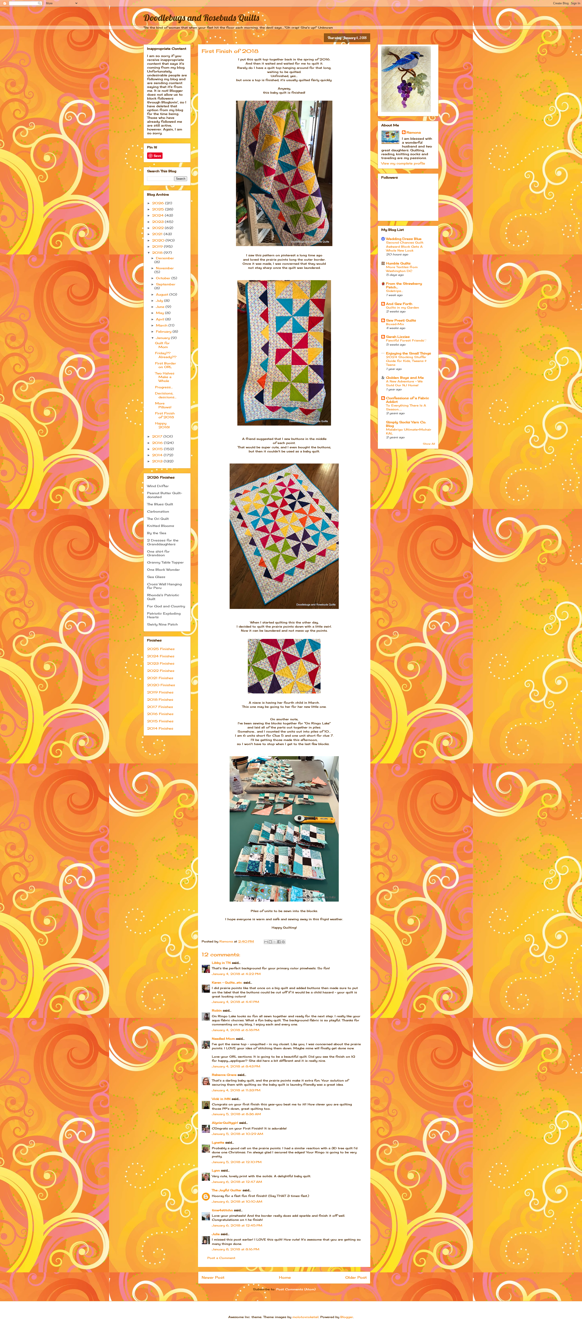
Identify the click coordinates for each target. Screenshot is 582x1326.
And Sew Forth (399, 304)
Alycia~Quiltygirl (225, 1122)
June (161, 307)
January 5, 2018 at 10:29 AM (237, 1134)
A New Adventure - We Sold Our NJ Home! (404, 383)
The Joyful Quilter (226, 1190)
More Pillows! (163, 405)
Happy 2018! (162, 425)
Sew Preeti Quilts (401, 320)
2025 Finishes (161, 649)
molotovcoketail (305, 1317)
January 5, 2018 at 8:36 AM (236, 1114)
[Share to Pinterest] (283, 942)
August (162, 294)
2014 (158, 455)
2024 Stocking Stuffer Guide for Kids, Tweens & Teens (406, 361)
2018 (158, 252)
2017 (157, 436)
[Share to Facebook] (279, 942)
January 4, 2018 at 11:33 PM (236, 1090)
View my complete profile (403, 163)
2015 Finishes (160, 721)
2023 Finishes (160, 663)
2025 (158, 209)
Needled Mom (223, 1038)
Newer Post (213, 1277)
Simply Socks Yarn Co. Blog (406, 424)
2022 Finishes (160, 671)
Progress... (164, 387)
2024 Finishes (160, 656)
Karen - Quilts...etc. (227, 982)
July (160, 300)
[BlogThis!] (270, 942)
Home (285, 1277)
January (163, 338)
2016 (158, 443)
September (165, 284)
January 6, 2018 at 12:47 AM (237, 1182)
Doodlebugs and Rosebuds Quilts (201, 17)
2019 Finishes (160, 692)
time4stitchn (222, 1210)
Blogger (346, 1317)
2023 (158, 222)
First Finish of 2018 (165, 415)
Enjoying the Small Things (408, 353)
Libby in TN (221, 963)
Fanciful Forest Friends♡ (406, 340)
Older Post (356, 1277)
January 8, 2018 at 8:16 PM (235, 1249)
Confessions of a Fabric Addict (407, 400)
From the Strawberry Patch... (404, 285)
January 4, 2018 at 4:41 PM (235, 1002)
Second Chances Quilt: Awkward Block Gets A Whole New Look (405, 246)
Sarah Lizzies (398, 337)
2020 (159, 240)
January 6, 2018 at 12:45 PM (237, 1225)
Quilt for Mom (162, 345)
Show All (429, 443)
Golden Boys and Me (405, 377)
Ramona (413, 132)
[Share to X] (274, 942)
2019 (158, 246)
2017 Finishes (160, 707)
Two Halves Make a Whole (164, 377)
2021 (158, 234)
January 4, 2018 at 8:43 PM (236, 1066)
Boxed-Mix (395, 324)
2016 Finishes (160, 714)
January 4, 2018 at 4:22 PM (236, 974)
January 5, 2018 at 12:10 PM (237, 1162)
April (160, 319)
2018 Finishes (160, 699)
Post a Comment (221, 1258)
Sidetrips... (394, 291)
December (165, 258)
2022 (158, 228)
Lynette (218, 1142)
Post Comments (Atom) (296, 1289)
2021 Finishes (160, 678)
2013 (158, 461)
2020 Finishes (161, 685)
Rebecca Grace (224, 1075)
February (164, 331)
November (165, 268)
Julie (216, 1234)
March (162, 325)
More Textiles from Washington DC (402, 269)
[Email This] (266, 942)
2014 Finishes (160, 728)
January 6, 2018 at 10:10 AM (237, 1201)
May (160, 313)
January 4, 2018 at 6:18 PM (235, 1030)
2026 (158, 203)
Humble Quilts (398, 263)
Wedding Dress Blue (403, 239)
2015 (158, 449)
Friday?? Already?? (165, 355)
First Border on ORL (165, 365)
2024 (158, 215)
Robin (217, 1010)
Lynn (216, 1170)
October (163, 278)
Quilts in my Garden (402, 307)
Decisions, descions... (165, 395)
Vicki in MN (221, 1099)
